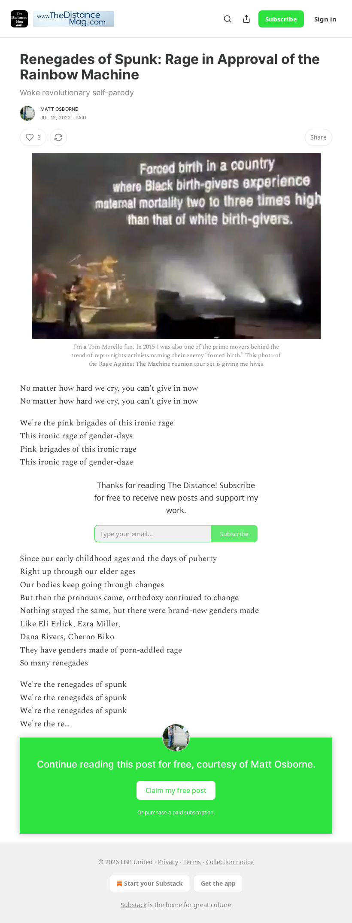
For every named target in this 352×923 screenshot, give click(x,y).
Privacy (168, 862)
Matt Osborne (59, 109)
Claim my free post (176, 790)
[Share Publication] (246, 18)
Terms (192, 862)
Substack (133, 905)
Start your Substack (153, 883)
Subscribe (281, 19)
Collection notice (230, 862)
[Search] (227, 18)
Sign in (325, 19)
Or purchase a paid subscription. (176, 812)
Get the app (218, 883)
